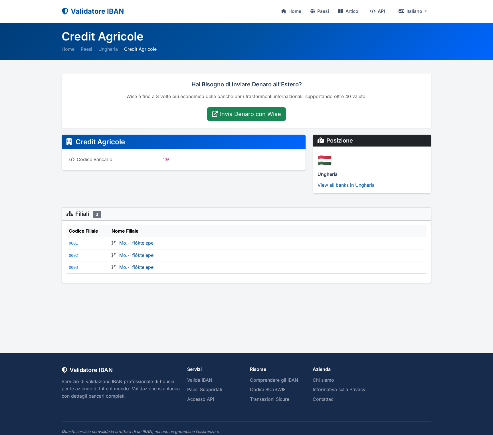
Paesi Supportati (204, 389)
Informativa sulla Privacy (339, 389)
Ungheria (108, 49)
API (381, 11)
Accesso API (200, 399)
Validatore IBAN (97, 11)
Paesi (322, 11)
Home (294, 11)
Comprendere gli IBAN (274, 380)
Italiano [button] (414, 11)
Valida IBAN (199, 380)
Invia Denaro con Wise (250, 114)
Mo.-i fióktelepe (136, 243)
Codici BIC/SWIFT (269, 389)
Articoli (352, 11)
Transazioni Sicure (269, 399)
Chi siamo (323, 380)
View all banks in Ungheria (346, 185)
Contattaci (324, 399)
